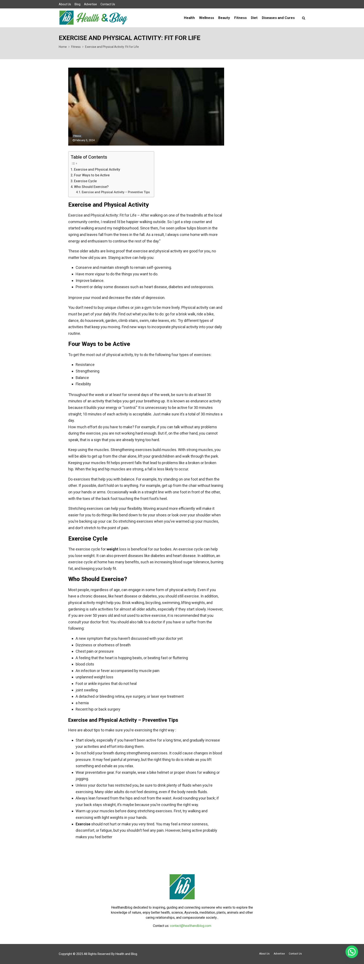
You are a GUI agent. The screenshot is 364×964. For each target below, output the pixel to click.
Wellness (206, 18)
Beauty (224, 18)
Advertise (90, 4)
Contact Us (107, 4)
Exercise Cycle (85, 181)
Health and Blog (126, 954)
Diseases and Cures (278, 18)
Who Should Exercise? (91, 187)
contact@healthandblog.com (190, 926)
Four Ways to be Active (92, 175)
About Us (65, 4)
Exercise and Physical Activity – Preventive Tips (116, 192)
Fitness (240, 18)
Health (189, 18)
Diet (254, 18)
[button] (351, 951)
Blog (77, 4)
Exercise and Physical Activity (97, 169)
